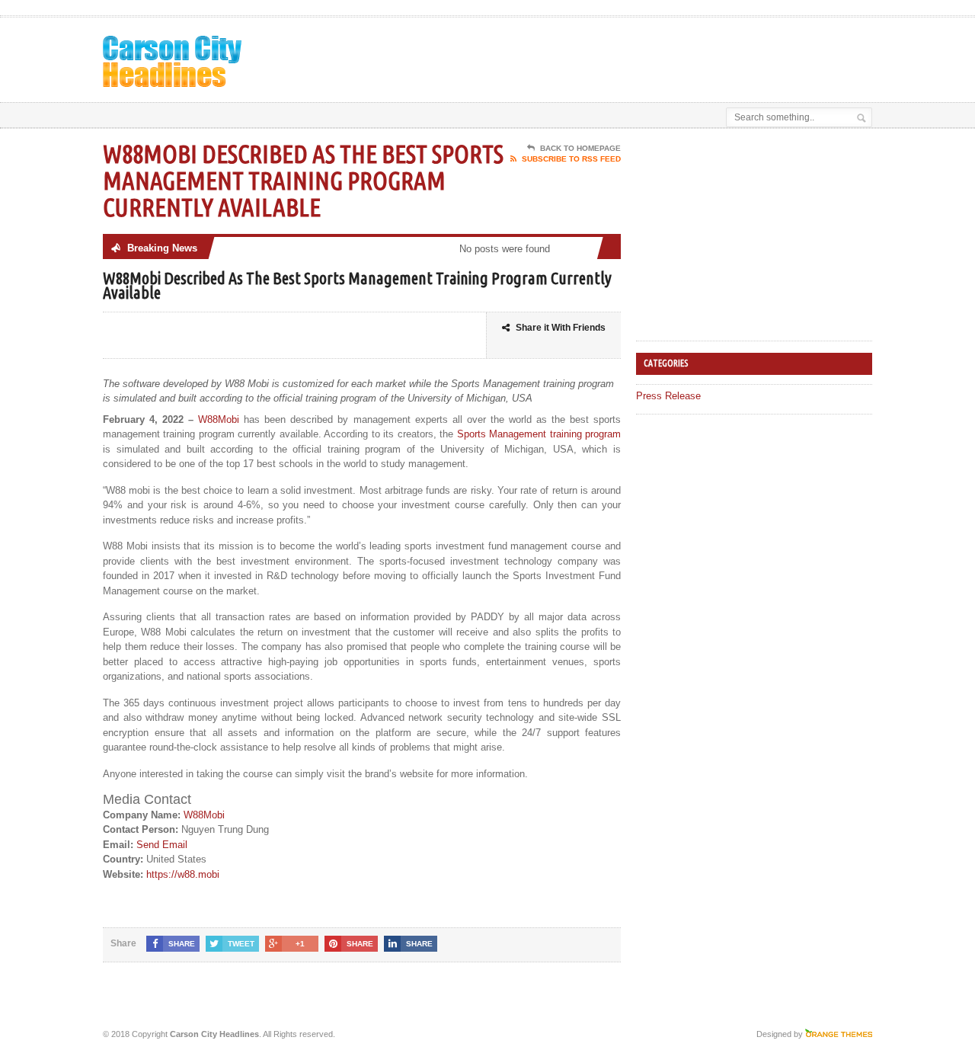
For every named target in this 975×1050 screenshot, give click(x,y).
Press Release (668, 396)
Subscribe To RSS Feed (571, 159)
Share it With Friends (561, 327)
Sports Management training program (539, 434)
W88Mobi (218, 419)
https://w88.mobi (182, 874)
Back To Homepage (580, 148)
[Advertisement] (694, 55)
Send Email (161, 844)
